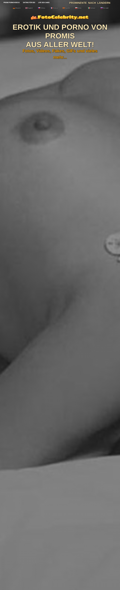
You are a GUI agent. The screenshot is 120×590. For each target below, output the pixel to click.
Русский (105, 8)
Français (55, 8)
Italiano (92, 8)
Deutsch (18, 8)
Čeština (42, 8)
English (30, 8)
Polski (80, 8)
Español (67, 8)
